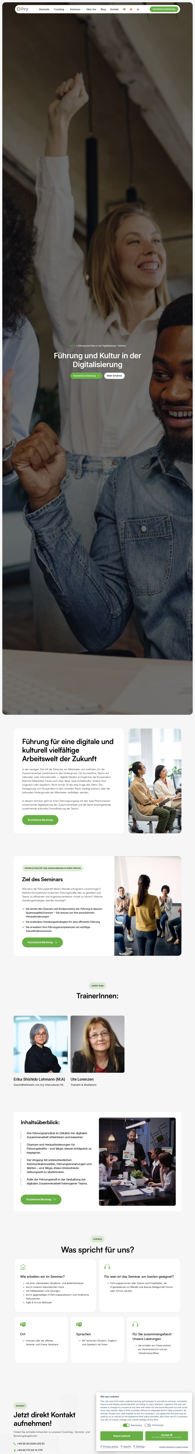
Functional (157, 1425)
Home (72, 345)
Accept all (166, 1435)
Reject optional (121, 1435)
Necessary (136, 1425)
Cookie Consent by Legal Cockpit (173, 1447)
